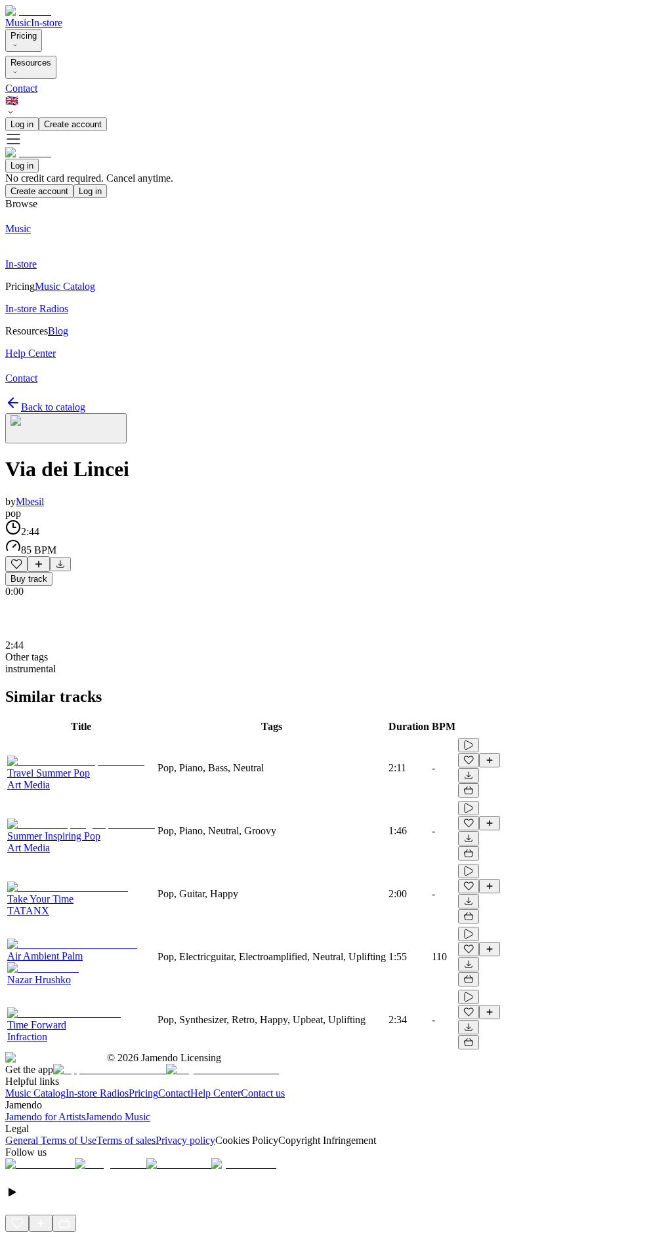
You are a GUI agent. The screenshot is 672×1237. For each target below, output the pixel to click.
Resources (30, 63)
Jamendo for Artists (45, 1116)
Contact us (263, 1093)
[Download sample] (60, 564)
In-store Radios (97, 1093)
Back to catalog (53, 407)
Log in (21, 124)
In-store (46, 22)
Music (18, 22)
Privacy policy (185, 1140)
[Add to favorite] (16, 564)
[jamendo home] (28, 10)
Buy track (28, 579)
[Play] (66, 428)
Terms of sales (126, 1140)
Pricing (23, 36)
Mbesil (30, 501)
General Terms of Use (50, 1140)
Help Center (215, 1093)
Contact (21, 88)
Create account (73, 124)
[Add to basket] (468, 790)
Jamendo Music (117, 1116)
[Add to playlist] (39, 564)
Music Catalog (35, 1093)
